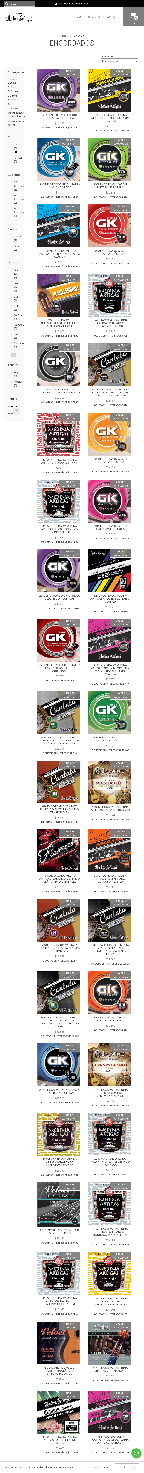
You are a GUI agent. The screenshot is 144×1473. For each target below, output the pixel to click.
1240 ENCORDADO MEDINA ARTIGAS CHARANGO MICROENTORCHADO (60, 1162)
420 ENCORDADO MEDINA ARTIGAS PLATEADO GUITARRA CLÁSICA (59, 253)
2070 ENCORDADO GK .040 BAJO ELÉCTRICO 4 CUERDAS (59, 1091)
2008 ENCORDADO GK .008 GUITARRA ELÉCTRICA (110, 1019)
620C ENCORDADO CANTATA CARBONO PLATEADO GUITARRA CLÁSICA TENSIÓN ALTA (60, 1022)
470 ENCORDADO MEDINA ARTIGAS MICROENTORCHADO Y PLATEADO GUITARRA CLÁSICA (110, 669)
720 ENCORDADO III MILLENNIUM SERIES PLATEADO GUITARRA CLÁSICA (60, 323)
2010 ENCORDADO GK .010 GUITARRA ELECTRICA (60, 116)
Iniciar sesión (81, 4)
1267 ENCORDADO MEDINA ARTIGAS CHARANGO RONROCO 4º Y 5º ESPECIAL (110, 1231)
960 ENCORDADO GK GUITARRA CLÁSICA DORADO (59, 186)
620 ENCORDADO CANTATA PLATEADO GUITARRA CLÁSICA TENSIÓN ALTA (60, 809)
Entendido (127, 1467)
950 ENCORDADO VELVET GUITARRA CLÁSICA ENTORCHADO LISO (60, 1370)
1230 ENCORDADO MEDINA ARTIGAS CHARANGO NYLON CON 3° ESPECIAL (59, 529)
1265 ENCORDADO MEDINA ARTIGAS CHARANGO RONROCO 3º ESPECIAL (110, 323)
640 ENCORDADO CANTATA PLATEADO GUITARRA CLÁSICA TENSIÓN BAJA (60, 948)
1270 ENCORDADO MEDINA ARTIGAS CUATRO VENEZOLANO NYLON (110, 1092)
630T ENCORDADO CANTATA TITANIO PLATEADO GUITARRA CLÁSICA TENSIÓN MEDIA (110, 392)
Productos (93, 16)
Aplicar (16, 411)
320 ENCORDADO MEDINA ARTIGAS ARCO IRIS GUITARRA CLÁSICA (110, 598)
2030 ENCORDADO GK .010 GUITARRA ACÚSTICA (110, 252)
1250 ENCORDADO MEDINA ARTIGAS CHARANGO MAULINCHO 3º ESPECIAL (60, 1301)
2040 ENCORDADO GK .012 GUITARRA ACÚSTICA (110, 739)
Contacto (112, 16)
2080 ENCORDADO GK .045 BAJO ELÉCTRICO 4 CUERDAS (59, 597)
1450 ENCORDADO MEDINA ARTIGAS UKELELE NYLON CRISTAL (60, 1439)
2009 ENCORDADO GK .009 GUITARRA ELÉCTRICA (110, 186)
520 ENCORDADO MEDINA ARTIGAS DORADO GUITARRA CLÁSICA (110, 117)
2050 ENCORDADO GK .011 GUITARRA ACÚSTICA (110, 460)
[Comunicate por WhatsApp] (136, 1453)
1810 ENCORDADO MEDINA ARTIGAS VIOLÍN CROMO (110, 1369)
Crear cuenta (65, 4)
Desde (8, 406)
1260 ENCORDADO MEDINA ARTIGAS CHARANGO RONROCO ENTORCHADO (110, 1301)
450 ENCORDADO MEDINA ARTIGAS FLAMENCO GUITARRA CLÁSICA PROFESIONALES (59, 878)
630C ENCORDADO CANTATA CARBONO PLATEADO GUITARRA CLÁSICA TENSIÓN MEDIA (110, 949)
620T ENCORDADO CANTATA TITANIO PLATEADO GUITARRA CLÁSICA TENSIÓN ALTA (60, 740)
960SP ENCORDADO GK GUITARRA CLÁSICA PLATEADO (60, 391)
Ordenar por (107, 56)
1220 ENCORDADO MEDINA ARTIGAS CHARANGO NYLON (59, 461)
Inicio (77, 16)
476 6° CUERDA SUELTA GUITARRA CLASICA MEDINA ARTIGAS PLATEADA (110, 1439)
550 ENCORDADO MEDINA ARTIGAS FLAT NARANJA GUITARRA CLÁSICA (110, 878)
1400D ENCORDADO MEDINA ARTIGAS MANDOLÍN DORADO (110, 808)
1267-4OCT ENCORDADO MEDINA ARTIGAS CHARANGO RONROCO (110, 1161)
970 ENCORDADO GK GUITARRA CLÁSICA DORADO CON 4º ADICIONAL (59, 667)
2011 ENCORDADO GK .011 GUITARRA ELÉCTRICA (110, 527)
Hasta (11, 406)
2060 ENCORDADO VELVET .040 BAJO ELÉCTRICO (60, 1231)
